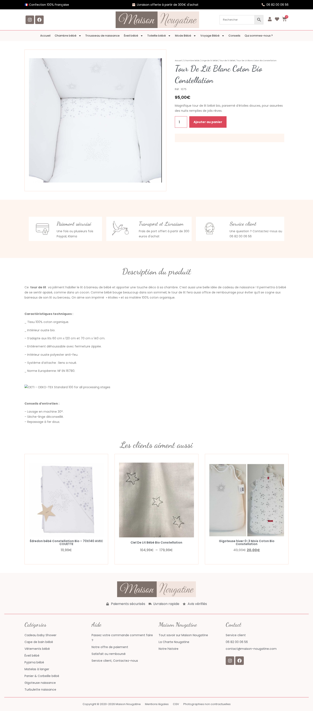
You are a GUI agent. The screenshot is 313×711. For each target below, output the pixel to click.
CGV (176, 704)
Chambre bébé (65, 35)
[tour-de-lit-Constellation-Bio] (95, 120)
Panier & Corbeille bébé (41, 676)
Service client (236, 635)
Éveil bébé (131, 35)
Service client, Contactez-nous (115, 661)
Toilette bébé (156, 35)
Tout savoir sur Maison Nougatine (183, 635)
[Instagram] (30, 20)
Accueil (45, 35)
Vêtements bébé (37, 649)
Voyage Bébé (210, 35)
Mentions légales (157, 704)
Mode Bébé (183, 35)
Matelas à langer (36, 669)
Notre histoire (168, 649)
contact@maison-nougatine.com (251, 649)
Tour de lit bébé (227, 60)
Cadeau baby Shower (40, 635)
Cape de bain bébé (38, 642)
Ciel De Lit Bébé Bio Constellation (156, 542)
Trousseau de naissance (102, 35)
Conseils (234, 35)
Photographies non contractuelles (207, 704)
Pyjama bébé (34, 662)
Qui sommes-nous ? (259, 35)
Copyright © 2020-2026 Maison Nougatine (112, 704)
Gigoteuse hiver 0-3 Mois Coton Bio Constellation (246, 542)
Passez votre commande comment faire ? (122, 637)
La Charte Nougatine (174, 642)
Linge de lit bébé (209, 60)
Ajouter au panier (208, 122)
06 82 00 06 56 (237, 642)
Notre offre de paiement (110, 647)
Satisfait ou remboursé (109, 654)
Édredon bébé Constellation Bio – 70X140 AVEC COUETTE (66, 542)
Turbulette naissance (40, 689)
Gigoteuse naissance (40, 683)
